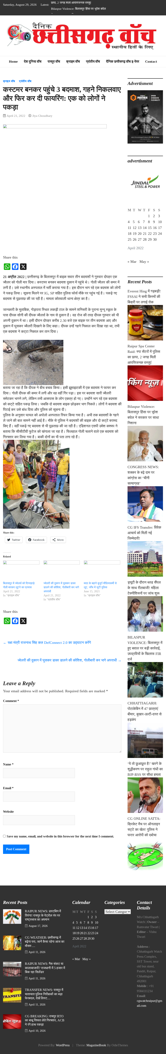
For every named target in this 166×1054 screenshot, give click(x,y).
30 (155, 239)
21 (145, 234)
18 (129, 234)
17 (160, 228)
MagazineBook (96, 1045)
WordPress (63, 1045)
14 (145, 228)
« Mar (132, 262)
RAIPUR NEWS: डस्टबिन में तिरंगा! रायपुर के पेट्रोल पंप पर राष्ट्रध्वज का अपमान (43, 915)
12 (134, 228)
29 (150, 239)
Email (8, 788)
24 (160, 234)
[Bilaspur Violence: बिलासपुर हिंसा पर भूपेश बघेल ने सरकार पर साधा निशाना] (145, 443)
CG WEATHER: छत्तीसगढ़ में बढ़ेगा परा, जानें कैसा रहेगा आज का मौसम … (44, 942)
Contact (151, 61)
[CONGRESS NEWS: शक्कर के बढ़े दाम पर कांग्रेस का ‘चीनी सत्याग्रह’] (145, 504)
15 (150, 228)
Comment (11, 701)
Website (8, 811)
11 (129, 228)
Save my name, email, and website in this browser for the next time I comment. (60, 836)
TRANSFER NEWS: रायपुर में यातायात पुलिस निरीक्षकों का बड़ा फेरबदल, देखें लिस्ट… (44, 994)
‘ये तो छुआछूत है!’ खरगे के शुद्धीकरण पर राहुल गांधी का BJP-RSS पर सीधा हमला (145, 769)
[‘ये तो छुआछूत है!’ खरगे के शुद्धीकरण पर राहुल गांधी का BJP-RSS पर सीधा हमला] (145, 795)
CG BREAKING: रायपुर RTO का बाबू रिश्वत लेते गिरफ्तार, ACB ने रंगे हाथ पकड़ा (44, 1020)
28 (145, 239)
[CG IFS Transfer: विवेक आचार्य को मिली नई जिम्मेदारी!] (145, 559)
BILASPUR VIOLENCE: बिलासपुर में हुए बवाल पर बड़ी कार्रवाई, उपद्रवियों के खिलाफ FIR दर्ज (145, 648)
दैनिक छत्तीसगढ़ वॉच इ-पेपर (122, 61)
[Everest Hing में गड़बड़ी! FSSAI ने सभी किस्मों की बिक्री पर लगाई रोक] (145, 322)
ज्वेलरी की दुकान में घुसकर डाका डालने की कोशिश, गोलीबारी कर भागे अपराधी (61, 587)
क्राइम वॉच (73, 61)
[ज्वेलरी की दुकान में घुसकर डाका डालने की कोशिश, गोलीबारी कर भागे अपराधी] (62, 570)
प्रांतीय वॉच (93, 61)
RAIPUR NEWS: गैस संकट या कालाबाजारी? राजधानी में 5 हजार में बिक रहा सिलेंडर (45, 968)
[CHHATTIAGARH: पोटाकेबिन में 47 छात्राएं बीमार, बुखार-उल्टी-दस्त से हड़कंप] (145, 740)
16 (155, 228)
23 (155, 234)
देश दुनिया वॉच (33, 61)
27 (140, 239)
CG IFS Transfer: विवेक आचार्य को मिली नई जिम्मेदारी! (144, 532)
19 (134, 234)
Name (8, 764)
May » (144, 262)
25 (129, 239)
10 (160, 222)
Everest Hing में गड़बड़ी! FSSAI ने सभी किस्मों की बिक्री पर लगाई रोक (144, 296)
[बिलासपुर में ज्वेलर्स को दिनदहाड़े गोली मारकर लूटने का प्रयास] (21, 570)
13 (140, 228)
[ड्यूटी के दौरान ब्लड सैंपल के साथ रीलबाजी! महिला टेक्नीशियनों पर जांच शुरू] (145, 614)
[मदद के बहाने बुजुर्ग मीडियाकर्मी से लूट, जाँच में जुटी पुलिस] (102, 570)
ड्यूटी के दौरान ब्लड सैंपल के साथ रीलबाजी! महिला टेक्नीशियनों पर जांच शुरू (144, 587)
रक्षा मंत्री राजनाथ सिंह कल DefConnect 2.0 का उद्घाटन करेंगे (47, 643)
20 (140, 234)
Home (13, 61)
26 (134, 239)
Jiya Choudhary (42, 115)
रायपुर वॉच (54, 61)
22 (150, 234)
